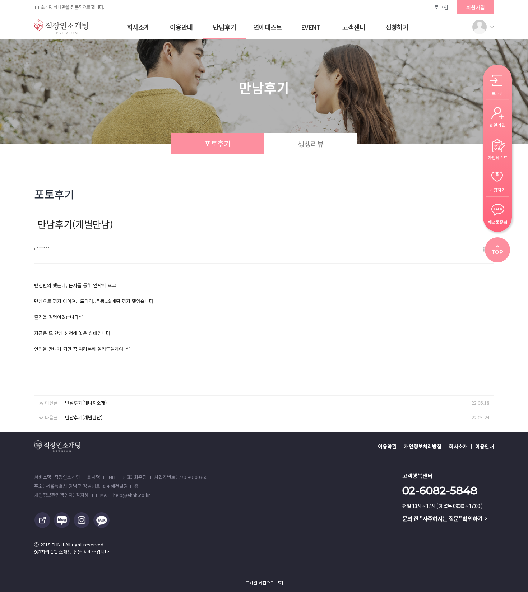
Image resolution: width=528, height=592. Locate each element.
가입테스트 (498, 157)
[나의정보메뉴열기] (479, 27)
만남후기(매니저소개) (86, 402)
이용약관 (387, 446)
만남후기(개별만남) (83, 417)
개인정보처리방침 (422, 446)
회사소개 (138, 27)
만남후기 (224, 27)
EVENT (310, 27)
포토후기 (217, 143)
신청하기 (396, 27)
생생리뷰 (311, 144)
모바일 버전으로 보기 (264, 583)
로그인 (441, 7)
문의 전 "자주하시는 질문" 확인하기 (442, 518)
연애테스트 (267, 27)
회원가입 (475, 7)
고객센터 (353, 27)
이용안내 (181, 27)
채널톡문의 (498, 221)
